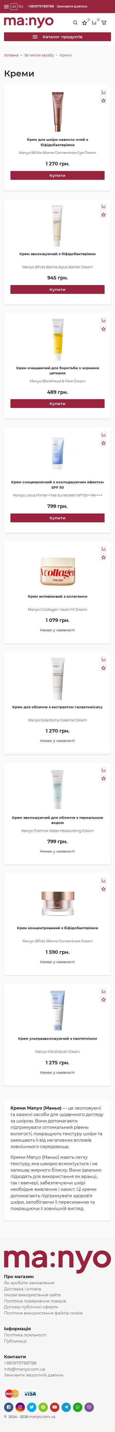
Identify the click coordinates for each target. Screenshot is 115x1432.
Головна (11, 55)
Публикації (15, 1341)
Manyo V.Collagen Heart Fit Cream (57, 609)
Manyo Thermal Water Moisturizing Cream (57, 830)
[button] (103, 92)
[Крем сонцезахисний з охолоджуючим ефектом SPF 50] (57, 455)
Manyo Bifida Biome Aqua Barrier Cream (57, 267)
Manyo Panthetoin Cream (57, 1051)
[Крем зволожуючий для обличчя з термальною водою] (57, 791)
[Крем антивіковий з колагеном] (57, 570)
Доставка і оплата (22, 1288)
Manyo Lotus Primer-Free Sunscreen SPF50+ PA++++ (57, 495)
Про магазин (19, 1276)
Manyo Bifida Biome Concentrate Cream (57, 941)
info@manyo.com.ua (24, 1369)
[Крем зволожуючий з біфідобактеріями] (57, 227)
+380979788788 (41, 6)
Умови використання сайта (32, 1294)
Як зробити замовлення (29, 1282)
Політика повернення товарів (35, 1300)
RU (20, 7)
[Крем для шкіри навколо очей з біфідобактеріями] (57, 113)
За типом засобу (39, 55)
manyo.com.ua (42, 1416)
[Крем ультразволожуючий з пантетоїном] (57, 1012)
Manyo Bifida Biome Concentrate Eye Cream (57, 152)
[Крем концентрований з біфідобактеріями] (57, 901)
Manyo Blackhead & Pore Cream (58, 381)
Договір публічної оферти (31, 1306)
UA (13, 7)
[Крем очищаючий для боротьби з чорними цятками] (57, 341)
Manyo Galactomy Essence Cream (57, 720)
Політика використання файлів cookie (43, 1313)
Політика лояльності (25, 1334)
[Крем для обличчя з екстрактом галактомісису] (57, 680)
